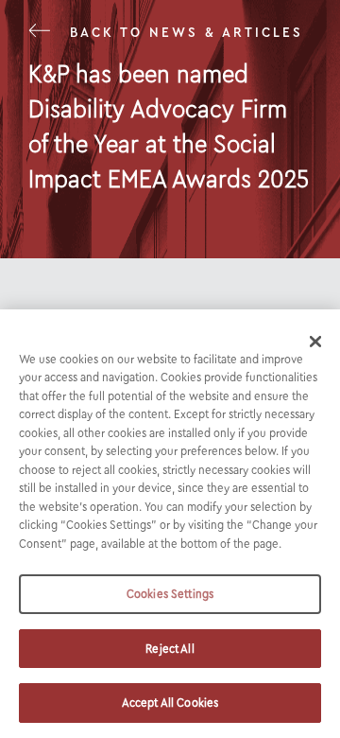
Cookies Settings (170, 594)
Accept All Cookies (170, 702)
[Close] (315, 341)
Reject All (169, 648)
